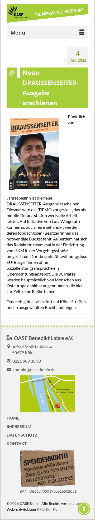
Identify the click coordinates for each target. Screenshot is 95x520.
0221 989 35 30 (26, 360)
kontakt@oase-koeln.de (33, 369)
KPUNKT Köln (49, 509)
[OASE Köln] (47, 13)
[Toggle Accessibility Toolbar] (84, 509)
